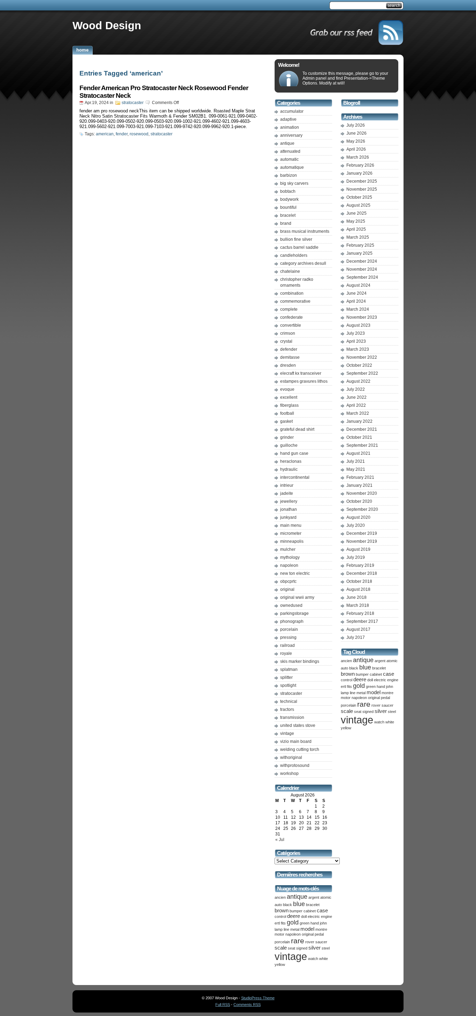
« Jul (279, 839)
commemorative (295, 301)
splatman (289, 669)
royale (286, 653)
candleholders (293, 255)
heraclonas (290, 461)
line (286, 929)
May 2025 (355, 221)
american (105, 134)
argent (313, 897)
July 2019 (355, 557)
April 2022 (356, 405)
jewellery (288, 501)
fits (283, 923)
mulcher (287, 549)
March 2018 (357, 605)
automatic (289, 159)
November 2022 (361, 357)
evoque (287, 389)
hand (314, 923)
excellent (288, 397)
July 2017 (355, 637)
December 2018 (361, 573)
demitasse (290, 357)
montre (321, 929)
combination (292, 293)
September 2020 (362, 509)
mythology (290, 557)
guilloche (289, 445)
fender (122, 134)
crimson (287, 333)
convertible (290, 325)
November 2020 (361, 493)
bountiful (288, 207)
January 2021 (359, 485)
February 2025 (360, 245)
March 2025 (357, 237)
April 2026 (356, 149)
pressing (288, 637)
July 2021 (355, 461)
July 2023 (355, 333)
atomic (325, 897)
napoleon (289, 565)
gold (293, 922)
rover (309, 942)
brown (282, 910)
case (322, 910)
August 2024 (358, 285)
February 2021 (360, 477)
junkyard (288, 517)
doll (304, 916)
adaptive (288, 119)
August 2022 (358, 381)
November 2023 (361, 317)
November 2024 (361, 269)
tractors (287, 709)
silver (314, 948)
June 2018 (356, 597)
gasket (286, 421)
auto (278, 905)
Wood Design (106, 25)
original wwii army (297, 597)
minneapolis (292, 541)
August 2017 (358, 629)
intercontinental (294, 477)
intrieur (286, 485)
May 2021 (355, 469)
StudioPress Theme (258, 998)
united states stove (297, 725)
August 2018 (358, 589)
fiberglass (289, 405)
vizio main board (296, 741)
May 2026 (355, 141)
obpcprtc (288, 581)
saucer (321, 942)
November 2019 (361, 541)
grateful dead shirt (297, 429)
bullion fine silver (296, 239)
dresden (288, 365)
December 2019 (361, 533)
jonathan (288, 509)
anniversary (291, 135)
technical (288, 701)
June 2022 (356, 397)
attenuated (290, 151)
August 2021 (358, 453)
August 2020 (358, 517)
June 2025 (356, 213)
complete (289, 309)
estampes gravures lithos (304, 381)
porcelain (289, 629)
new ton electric (295, 573)
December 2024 (361, 261)
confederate (291, 317)
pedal (319, 934)
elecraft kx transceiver (300, 373)
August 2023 (358, 325)
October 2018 (359, 581)
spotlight (288, 685)
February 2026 (360, 165)
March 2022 (357, 413)
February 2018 (360, 613)
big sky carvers (294, 183)
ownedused (291, 605)
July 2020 (355, 525)
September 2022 (362, 373)
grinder (287, 437)
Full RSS (222, 1004)
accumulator (292, 111)
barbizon (288, 175)
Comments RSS (247, 1004)
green (304, 923)
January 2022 (359, 421)
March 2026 (357, 157)
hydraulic (289, 469)
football (287, 413)
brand (285, 223)
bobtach (287, 191)
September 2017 (362, 621)
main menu (290, 525)
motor (279, 934)
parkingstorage (294, 613)
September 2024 (362, 277)
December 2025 (361, 181)
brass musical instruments (304, 231)
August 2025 (358, 205)
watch (313, 959)
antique (287, 143)
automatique (292, 167)
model (307, 929)
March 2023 (357, 349)
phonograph (292, 621)
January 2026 (359, 173)
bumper (296, 911)
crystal (286, 341)
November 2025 (361, 189)
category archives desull (303, 263)
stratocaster (133, 102)
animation (289, 127)
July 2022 (355, 389)
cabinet (310, 911)
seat (291, 948)
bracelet (287, 215)
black (287, 905)
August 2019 (358, 549)
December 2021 (361, 429)
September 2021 (362, 445)
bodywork (289, 199)
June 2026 (356, 133)
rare (297, 941)
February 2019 (360, 565)
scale (281, 948)
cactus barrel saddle (299, 247)
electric (314, 916)
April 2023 (356, 341)
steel (326, 948)
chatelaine (290, 271)
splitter (286, 677)
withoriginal (291, 757)
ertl (277, 923)
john (323, 923)
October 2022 (359, 365)
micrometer (290, 533)
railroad (287, 645)
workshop (289, 773)
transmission (292, 717)
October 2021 (359, 437)
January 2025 (359, 253)
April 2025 (356, 229)
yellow (280, 964)
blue (299, 903)
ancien (280, 897)
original (287, 589)
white (323, 959)
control (280, 916)
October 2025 (359, 197)
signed (301, 948)
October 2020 (359, 501)
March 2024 (357, 309)
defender (288, 349)
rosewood (139, 134)
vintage (287, 733)
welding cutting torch (299, 749)
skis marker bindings (299, 661)
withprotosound (294, 765)
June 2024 (356, 293)
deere (293, 916)
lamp (279, 929)
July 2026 (355, 125)
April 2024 (356, 301)
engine (326, 916)
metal (294, 929)
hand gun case (294, 453)
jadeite (286, 493)
